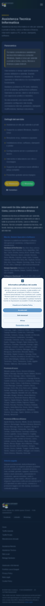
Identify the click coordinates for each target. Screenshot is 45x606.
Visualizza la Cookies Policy (22, 305)
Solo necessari (22, 315)
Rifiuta (22, 321)
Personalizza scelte (22, 325)
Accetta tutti (22, 310)
